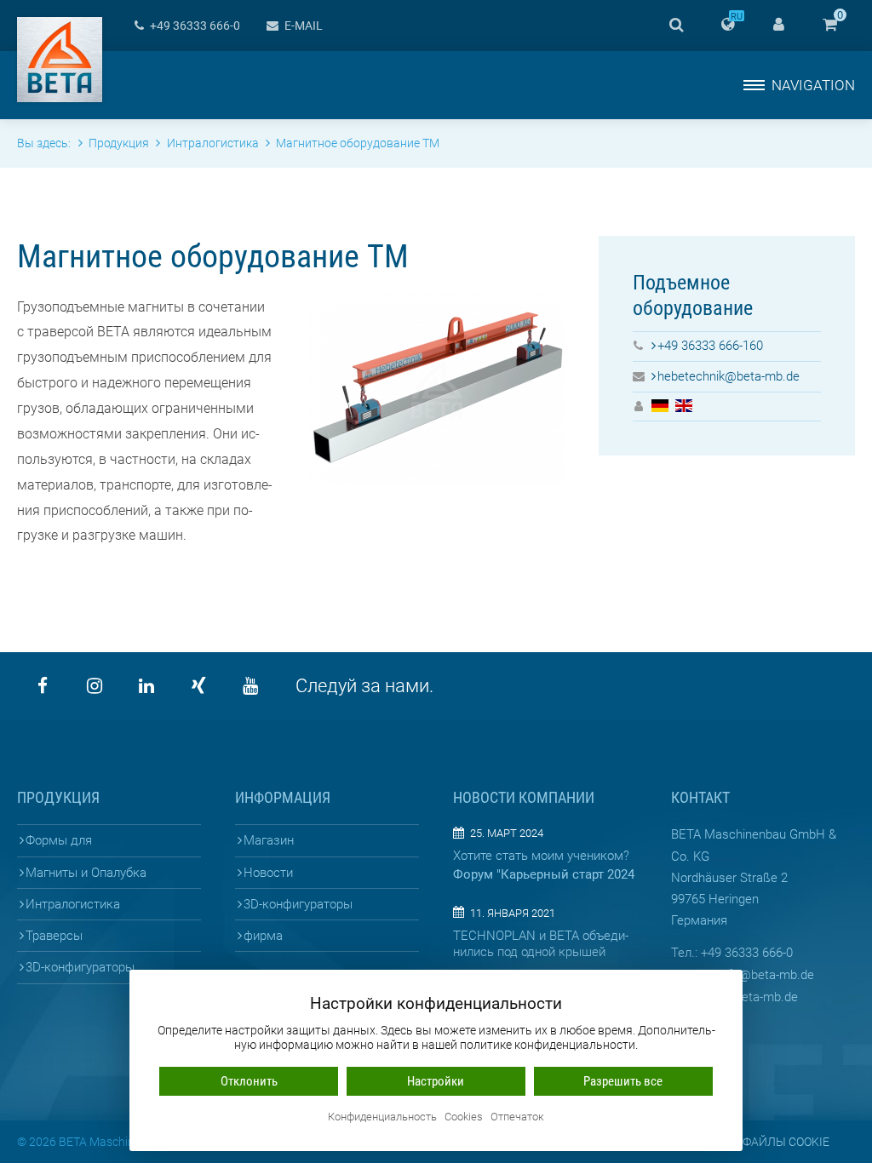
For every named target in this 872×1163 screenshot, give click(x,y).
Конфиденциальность (382, 1117)
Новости (268, 872)
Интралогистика (73, 904)
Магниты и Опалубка (86, 872)
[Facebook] (42, 686)
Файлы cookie (786, 1142)
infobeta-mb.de (766, 975)
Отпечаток (517, 1117)
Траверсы (54, 935)
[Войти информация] (778, 25)
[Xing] (198, 686)
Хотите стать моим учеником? (541, 855)
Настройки (435, 1081)
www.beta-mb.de (751, 997)
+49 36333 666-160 (710, 345)
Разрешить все (623, 1081)
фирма (263, 935)
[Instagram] (94, 686)
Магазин (269, 840)
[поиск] (676, 25)
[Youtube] (250, 686)
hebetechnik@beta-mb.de (728, 376)
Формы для (59, 840)
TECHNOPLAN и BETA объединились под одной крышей (540, 944)
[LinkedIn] (146, 686)
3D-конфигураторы (80, 967)
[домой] (59, 59)
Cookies (464, 1117)
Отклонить (249, 1081)
